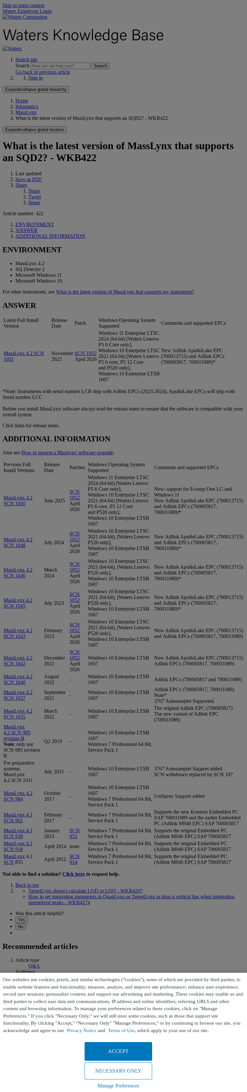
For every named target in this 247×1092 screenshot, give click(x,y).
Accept (118, 1051)
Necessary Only (118, 1071)
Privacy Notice (81, 1030)
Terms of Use (121, 1030)
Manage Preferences (118, 1085)
